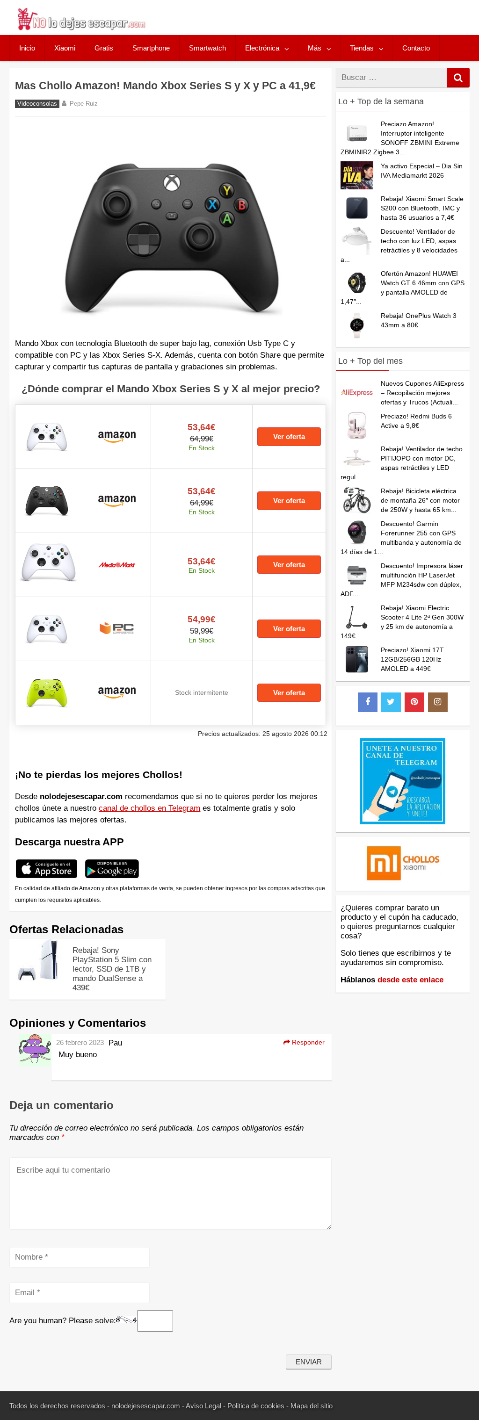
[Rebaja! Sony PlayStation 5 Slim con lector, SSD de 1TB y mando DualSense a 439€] (37, 978)
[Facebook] (367, 702)
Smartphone (151, 48)
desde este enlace (410, 979)
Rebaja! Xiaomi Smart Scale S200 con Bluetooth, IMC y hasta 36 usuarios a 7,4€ (422, 208)
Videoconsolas (37, 104)
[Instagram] (438, 702)
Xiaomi (64, 48)
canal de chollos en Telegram (149, 808)
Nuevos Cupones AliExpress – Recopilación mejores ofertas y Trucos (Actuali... (422, 393)
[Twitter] (391, 702)
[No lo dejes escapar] (80, 27)
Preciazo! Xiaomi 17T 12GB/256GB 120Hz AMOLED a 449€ (412, 659)
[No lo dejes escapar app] (46, 876)
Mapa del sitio (311, 1406)
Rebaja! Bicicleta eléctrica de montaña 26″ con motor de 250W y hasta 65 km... (420, 500)
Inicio (27, 48)
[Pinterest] (414, 702)
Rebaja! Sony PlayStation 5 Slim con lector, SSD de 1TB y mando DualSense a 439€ (112, 969)
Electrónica (262, 48)
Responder (307, 1042)
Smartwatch (207, 48)
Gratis (103, 48)
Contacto (416, 48)
